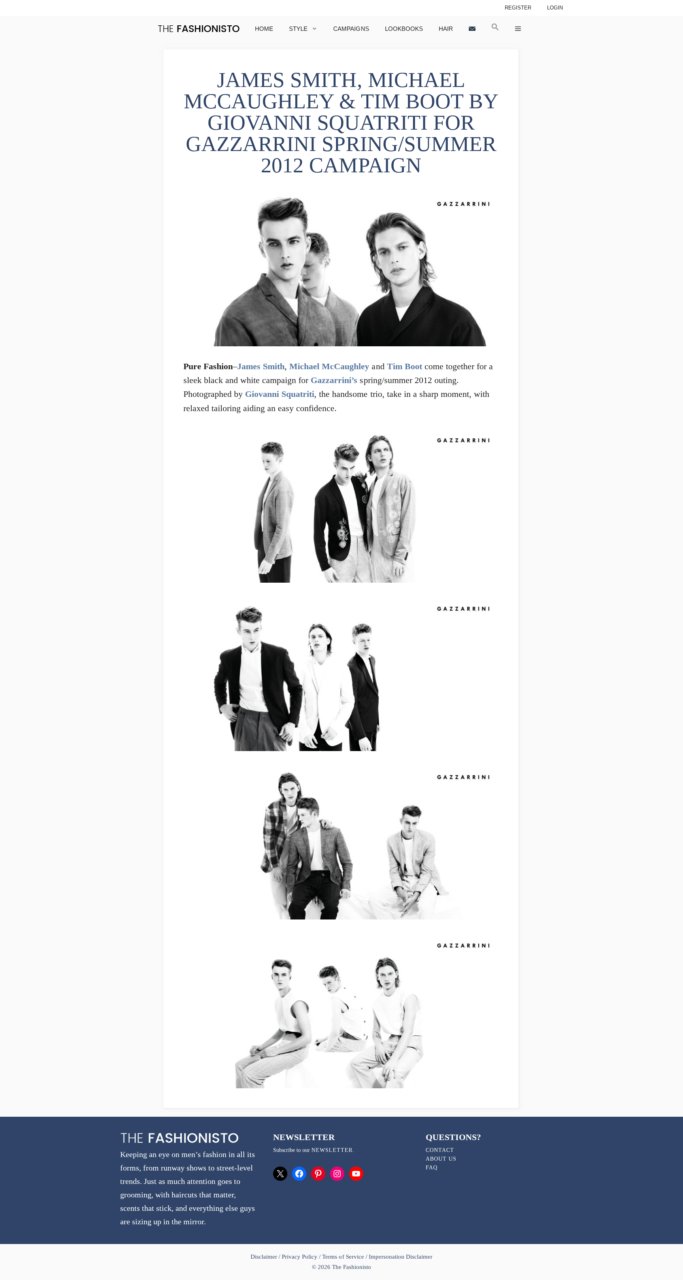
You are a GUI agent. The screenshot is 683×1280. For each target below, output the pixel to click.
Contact (440, 1150)
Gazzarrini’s (334, 380)
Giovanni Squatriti (279, 394)
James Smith (261, 366)
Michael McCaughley (329, 366)
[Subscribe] (472, 29)
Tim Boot (404, 366)
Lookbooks (404, 28)
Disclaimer (265, 1257)
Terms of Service (343, 1257)
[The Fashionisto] (198, 29)
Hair (446, 28)
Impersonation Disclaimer (400, 1257)
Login (555, 8)
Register (518, 8)
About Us (441, 1159)
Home (264, 28)
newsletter (332, 1150)
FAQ (432, 1168)
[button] (495, 29)
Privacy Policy (299, 1257)
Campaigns (351, 28)
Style (298, 28)
